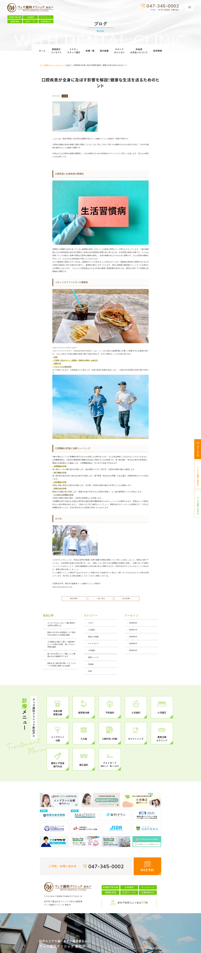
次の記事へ (126, 598)
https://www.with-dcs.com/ (62, 587)
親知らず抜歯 (93, 637)
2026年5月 (133, 643)
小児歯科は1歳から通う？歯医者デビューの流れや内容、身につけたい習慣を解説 (61, 644)
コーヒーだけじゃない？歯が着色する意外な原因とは (61, 624)
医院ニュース (93, 657)
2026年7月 (133, 630)
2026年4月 (133, 650)
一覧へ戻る (100, 598)
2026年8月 (133, 623)
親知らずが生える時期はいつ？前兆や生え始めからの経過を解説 (61, 633)
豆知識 (65, 96)
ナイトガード (93, 643)
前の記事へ (74, 598)
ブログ (90, 623)
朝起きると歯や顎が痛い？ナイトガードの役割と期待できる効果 (61, 664)
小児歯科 (91, 650)
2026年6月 (133, 637)
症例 (90, 671)
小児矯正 (91, 630)
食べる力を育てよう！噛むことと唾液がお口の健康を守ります (61, 655)
